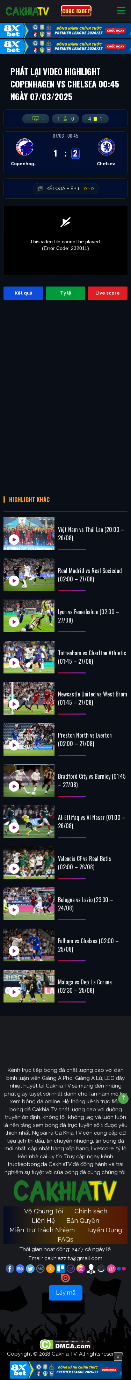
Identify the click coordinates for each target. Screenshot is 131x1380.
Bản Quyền (82, 1220)
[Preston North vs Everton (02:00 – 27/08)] (28, 739)
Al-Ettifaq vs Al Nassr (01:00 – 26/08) (91, 821)
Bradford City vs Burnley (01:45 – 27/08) (92, 780)
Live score (107, 293)
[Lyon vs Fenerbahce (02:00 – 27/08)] (28, 616)
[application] (65, 240)
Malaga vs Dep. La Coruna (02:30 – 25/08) (85, 986)
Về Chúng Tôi (43, 1211)
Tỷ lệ (65, 293)
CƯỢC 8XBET (76, 11)
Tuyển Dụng (104, 1230)
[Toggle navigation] (121, 11)
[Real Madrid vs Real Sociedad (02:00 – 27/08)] (28, 574)
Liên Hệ (43, 1220)
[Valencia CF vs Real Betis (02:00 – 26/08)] (28, 862)
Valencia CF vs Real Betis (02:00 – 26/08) (84, 862)
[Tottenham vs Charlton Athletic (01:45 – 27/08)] (28, 657)
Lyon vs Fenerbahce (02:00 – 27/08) (88, 616)
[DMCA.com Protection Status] (65, 1344)
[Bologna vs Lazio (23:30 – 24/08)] (28, 903)
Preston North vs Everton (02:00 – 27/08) (85, 739)
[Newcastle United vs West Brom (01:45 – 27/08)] (28, 698)
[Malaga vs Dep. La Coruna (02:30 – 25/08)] (28, 986)
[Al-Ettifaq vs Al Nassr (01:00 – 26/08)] (28, 821)
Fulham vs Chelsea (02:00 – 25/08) (88, 945)
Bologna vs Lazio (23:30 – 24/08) (85, 903)
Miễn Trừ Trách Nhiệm (42, 1230)
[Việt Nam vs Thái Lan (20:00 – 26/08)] (28, 533)
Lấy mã (65, 1292)
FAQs (65, 1239)
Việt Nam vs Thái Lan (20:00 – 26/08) (91, 533)
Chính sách (90, 1211)
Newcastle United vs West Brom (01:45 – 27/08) (92, 698)
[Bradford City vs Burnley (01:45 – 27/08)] (28, 780)
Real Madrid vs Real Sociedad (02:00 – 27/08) (90, 574)
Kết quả (23, 293)
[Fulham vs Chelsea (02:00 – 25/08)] (28, 945)
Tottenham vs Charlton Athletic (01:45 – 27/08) (92, 657)
